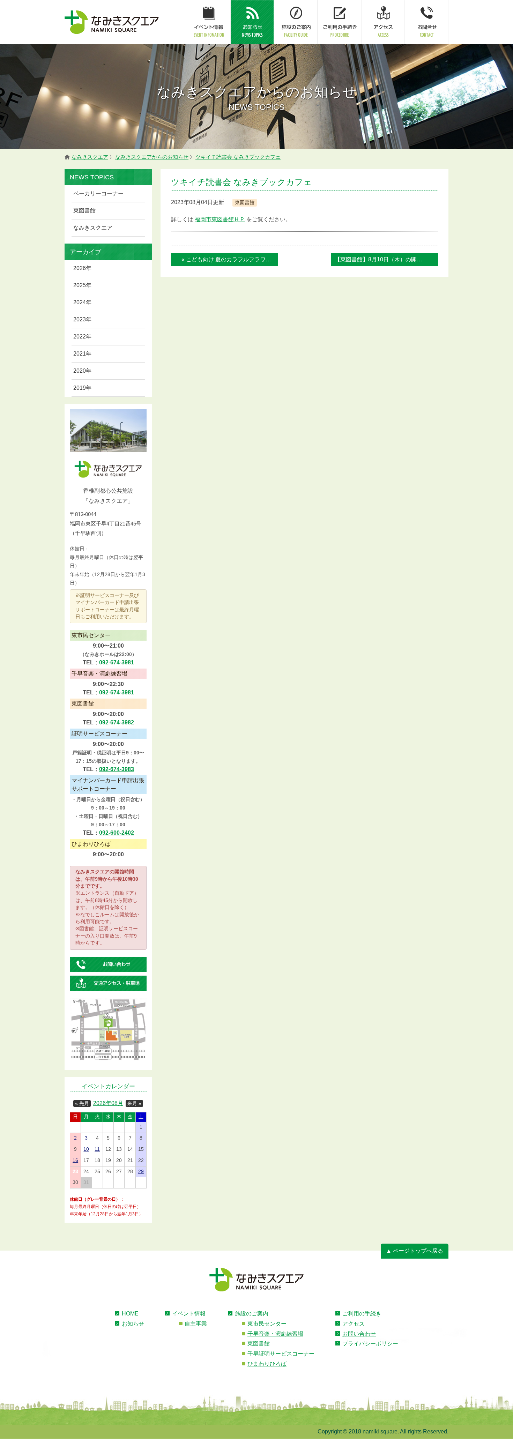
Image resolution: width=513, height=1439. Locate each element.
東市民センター (267, 1324)
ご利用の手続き (361, 1314)
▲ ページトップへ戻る (414, 1251)
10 (86, 1149)
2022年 (82, 337)
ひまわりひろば (267, 1364)
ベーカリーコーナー (98, 193)
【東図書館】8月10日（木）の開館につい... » (386, 259)
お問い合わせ (359, 1334)
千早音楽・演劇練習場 (275, 1334)
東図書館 (84, 211)
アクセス (353, 1324)
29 (141, 1171)
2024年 (82, 302)
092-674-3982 (116, 722)
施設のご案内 (251, 1314)
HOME (130, 1314)
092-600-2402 (116, 833)
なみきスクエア (92, 228)
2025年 (82, 285)
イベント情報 (189, 1314)
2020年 (82, 371)
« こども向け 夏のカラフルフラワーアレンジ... (229, 259)
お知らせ (133, 1324)
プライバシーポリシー (370, 1344)
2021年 (82, 354)
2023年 (82, 319)
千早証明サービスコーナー (280, 1354)
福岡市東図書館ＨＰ (220, 219)
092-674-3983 (116, 769)
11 (97, 1149)
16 (75, 1160)
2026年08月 (108, 1103)
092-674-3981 (116, 662)
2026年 (82, 268)
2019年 (82, 388)
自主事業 (196, 1324)
